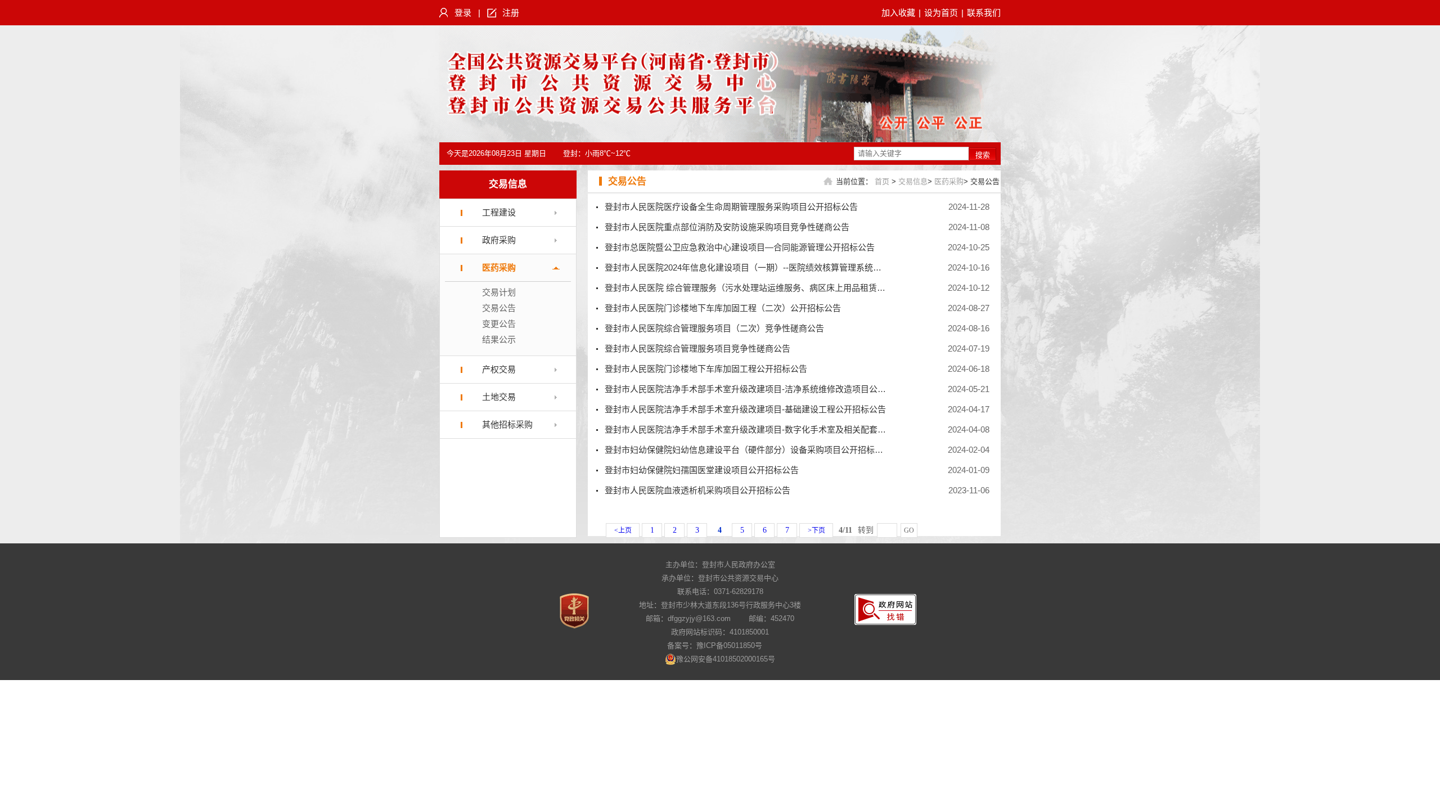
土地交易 (499, 397)
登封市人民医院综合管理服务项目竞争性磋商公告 (697, 348)
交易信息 (508, 184)
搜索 (982, 155)
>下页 (816, 530)
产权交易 (499, 369)
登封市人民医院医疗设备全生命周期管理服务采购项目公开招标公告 (731, 207)
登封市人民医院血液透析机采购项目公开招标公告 (697, 490)
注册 (510, 12)
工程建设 (499, 212)
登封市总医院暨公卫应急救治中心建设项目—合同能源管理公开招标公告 (740, 247)
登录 (462, 12)
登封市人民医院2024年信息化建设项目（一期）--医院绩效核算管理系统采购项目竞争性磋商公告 (785, 267)
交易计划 (499, 292)
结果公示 (499, 339)
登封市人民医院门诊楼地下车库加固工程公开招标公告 (706, 369)
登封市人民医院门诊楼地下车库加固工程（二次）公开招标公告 (723, 308)
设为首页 (941, 12)
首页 (882, 181)
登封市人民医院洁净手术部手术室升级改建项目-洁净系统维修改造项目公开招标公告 (762, 389)
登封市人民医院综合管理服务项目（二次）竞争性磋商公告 (714, 328)
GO (909, 530)
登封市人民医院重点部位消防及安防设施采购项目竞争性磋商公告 (727, 227)
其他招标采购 (507, 424)
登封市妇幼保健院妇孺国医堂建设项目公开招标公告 (702, 470)
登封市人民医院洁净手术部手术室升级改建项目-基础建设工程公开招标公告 (745, 409)
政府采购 (499, 240)
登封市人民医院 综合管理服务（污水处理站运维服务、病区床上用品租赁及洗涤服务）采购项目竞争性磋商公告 (812, 287)
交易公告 (499, 308)
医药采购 (499, 267)
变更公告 (499, 323)
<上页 (623, 530)
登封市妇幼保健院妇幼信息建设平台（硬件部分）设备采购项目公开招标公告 (748, 449)
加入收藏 (898, 12)
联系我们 (984, 12)
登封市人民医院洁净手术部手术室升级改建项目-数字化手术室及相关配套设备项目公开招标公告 (783, 429)
